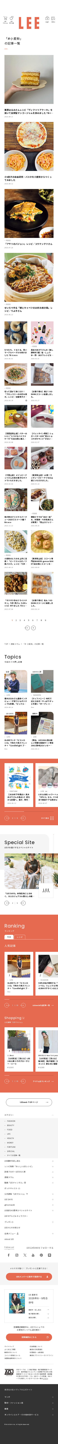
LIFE (8, 1134)
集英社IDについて (10, 1352)
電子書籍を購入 (34, 1314)
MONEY (10, 1142)
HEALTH (10, 1138)
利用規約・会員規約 (37, 1352)
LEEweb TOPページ (29, 1102)
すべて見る (45, 818)
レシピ (20, 937)
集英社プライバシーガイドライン (41, 1355)
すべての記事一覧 (14, 1155)
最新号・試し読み (35, 1310)
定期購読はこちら (29, 1337)
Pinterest (41, 1255)
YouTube (33, 1255)
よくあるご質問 (9, 1349)
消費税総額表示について (13, 1358)
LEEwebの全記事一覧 (41, 1005)
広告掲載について (36, 1346)
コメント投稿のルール (12, 1355)
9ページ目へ (33, 628)
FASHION (11, 1121)
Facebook (8, 1255)
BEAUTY (10, 1125)
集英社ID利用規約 (36, 1349)
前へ (7, 818)
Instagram (16, 1255)
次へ (27, 628)
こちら (45, 1378)
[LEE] (29, 23)
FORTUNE (11, 1147)
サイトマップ (9, 1346)
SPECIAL (11, 1151)
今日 (9, 937)
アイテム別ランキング (41, 1081)
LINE (49, 1255)
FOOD (9, 1129)
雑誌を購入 (32, 1318)
